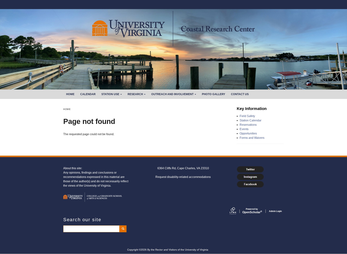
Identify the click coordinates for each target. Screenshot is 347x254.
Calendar (88, 94)
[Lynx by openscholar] (236, 211)
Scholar (251, 211)
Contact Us (240, 94)
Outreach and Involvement (172, 94)
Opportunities (248, 133)
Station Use (110, 94)
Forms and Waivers (252, 137)
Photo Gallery (213, 94)
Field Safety (247, 116)
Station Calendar (250, 120)
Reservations (248, 124)
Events (244, 129)
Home (70, 94)
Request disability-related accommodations (183, 176)
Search (123, 228)
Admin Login (275, 211)
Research (136, 94)
